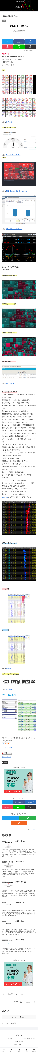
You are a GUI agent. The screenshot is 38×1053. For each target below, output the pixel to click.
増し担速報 (10, 383)
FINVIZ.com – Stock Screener (16, 191)
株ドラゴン (10, 668)
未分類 (5, 762)
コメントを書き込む (19, 1017)
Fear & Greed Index (13, 155)
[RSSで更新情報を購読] (19, 823)
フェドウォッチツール (14, 229)
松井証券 (9, 689)
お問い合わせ (19, 1041)
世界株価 (9, 122)
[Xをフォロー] (10, 818)
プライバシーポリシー (28, 1038)
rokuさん (5, 497)
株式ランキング (6, 757)
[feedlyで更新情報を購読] (27, 818)
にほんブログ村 (7, 747)
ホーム (10, 1038)
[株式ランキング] (7, 754)
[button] (30, 47)
